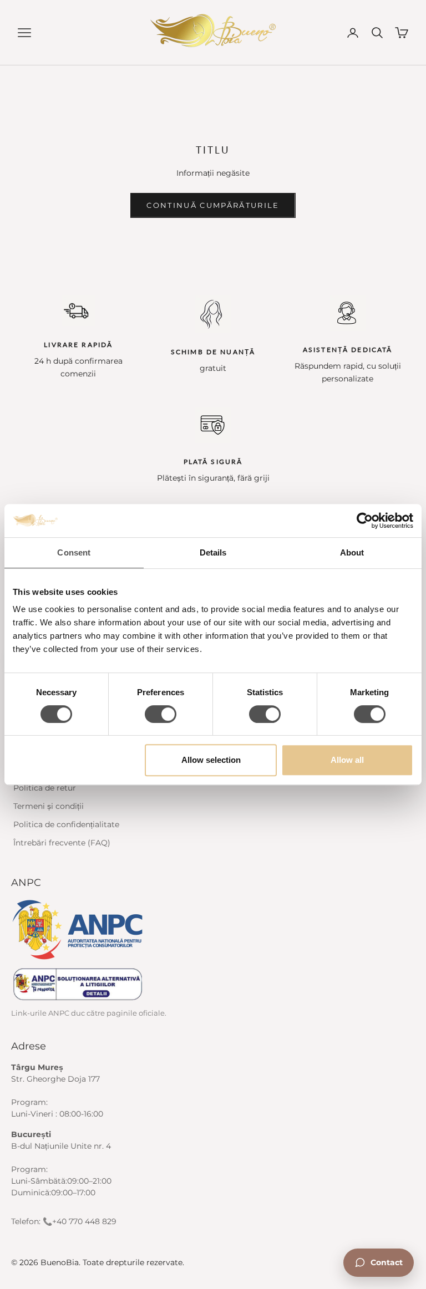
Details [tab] (213, 552)
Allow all (347, 760)
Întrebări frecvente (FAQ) (61, 843)
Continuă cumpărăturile (212, 205)
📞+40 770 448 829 (79, 1221)
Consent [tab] (73, 552)
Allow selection (211, 760)
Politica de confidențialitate (66, 824)
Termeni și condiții (48, 806)
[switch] (160, 714)
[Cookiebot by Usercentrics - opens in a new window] (364, 520)
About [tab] (352, 552)
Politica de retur (44, 788)
